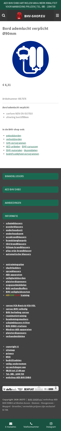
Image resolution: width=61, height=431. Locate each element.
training (25, 295)
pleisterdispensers (16, 281)
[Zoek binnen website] (3, 15)
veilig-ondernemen (16, 363)
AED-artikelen (13, 146)
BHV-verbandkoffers (16, 288)
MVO (8, 356)
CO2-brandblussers (16, 243)
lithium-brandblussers (18, 247)
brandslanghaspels (16, 240)
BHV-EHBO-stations (16, 326)
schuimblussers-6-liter (18, 322)
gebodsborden (13, 135)
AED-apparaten (14, 274)
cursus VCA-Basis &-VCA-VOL (20, 305)
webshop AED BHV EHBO (18, 377)
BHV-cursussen (30, 146)
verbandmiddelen (15, 336)
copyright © (12, 346)
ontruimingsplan (15, 264)
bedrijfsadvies (13, 360)
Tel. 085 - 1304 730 (15, 373)
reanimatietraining (16, 315)
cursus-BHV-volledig (16, 308)
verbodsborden (14, 139)
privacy (10, 353)
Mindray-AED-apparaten (19, 329)
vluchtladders (13, 267)
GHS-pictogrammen (16, 142)
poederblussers (14, 226)
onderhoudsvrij (14, 230)
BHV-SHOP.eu (35, 399)
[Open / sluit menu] (57, 15)
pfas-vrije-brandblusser (19, 250)
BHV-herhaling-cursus (17, 312)
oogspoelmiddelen (16, 284)
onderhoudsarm (14, 233)
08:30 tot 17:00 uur (15, 370)
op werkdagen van (16, 367)
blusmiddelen (31, 150)
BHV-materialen (14, 150)
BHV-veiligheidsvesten (18, 291)
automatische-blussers (18, 254)
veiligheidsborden (16, 278)
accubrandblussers (16, 236)
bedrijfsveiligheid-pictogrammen (22, 153)
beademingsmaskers (17, 319)
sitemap (10, 349)
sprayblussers (13, 271)
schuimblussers (14, 223)
